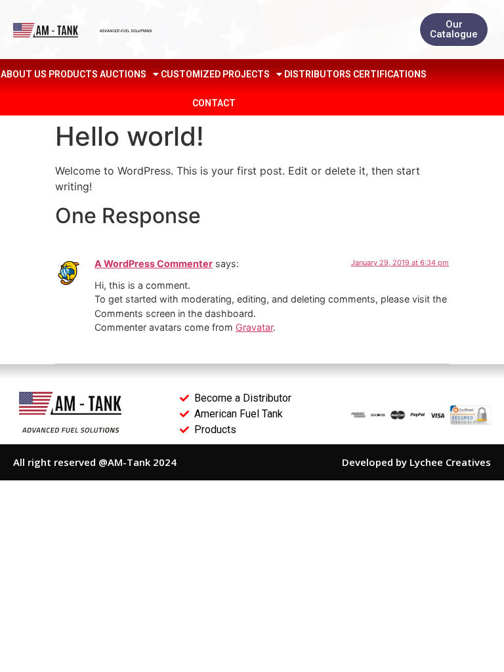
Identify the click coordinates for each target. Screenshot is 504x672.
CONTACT (214, 103)
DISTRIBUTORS (317, 74)
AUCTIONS (123, 74)
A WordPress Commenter (153, 263)
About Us (24, 74)
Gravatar (254, 327)
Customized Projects (215, 74)
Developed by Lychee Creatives (416, 462)
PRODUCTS (73, 74)
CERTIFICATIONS (390, 74)
